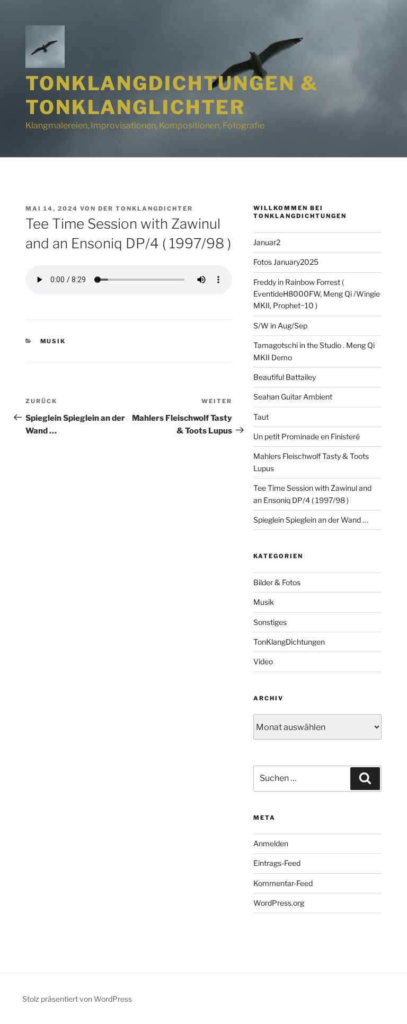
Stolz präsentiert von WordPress (77, 998)
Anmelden (270, 843)
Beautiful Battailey (284, 376)
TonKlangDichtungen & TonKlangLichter (171, 95)
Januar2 (266, 242)
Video (263, 661)
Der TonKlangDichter (145, 208)
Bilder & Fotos (276, 582)
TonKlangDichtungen (289, 641)
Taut (261, 416)
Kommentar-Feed (283, 883)
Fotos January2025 (285, 261)
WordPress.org (278, 902)
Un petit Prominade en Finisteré (306, 436)
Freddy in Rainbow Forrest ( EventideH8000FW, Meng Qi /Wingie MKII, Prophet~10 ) (316, 293)
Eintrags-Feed (276, 862)
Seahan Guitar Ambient (292, 396)
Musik (53, 341)
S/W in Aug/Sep (280, 325)
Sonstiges (270, 622)
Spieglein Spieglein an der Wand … (310, 519)
